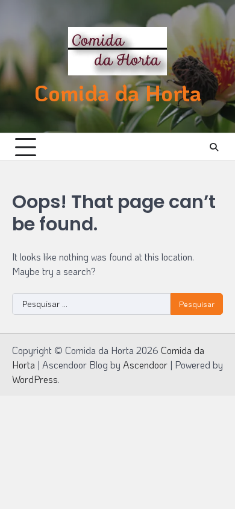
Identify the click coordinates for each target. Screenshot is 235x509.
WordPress (35, 379)
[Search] (214, 147)
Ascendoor (145, 364)
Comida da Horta (117, 92)
